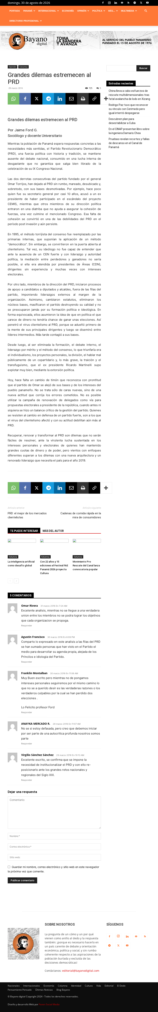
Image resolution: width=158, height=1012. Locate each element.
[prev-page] (10, 581)
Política (97, 11)
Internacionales (31, 985)
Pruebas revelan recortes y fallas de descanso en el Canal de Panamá (129, 143)
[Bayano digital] (79, 41)
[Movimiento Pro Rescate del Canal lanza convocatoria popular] (87, 548)
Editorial (109, 985)
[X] (141, 2)
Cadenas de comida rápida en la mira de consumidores (81, 515)
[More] (106, 99)
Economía (68, 11)
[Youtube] (147, 2)
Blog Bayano (63, 989)
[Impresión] (83, 99)
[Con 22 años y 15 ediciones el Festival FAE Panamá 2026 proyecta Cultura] (54, 548)
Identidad (76, 985)
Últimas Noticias (44, 989)
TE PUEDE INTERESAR (24, 530)
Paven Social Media (49, 1004)
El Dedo (121, 985)
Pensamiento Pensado (20, 989)
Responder (26, 625)
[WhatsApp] (13, 99)
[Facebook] (103, 2)
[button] (145, 11)
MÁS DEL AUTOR (53, 530)
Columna (23, 66)
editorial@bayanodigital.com (80, 970)
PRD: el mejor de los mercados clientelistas (27, 515)
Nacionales (14, 985)
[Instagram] (109, 2)
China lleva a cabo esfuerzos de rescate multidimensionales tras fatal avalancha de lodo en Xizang (129, 94)
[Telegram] (135, 2)
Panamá (27, 11)
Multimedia (127, 11)
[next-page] (16, 581)
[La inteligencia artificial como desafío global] (22, 548)
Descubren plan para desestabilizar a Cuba (122, 121)
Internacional (47, 11)
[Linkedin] (115, 2)
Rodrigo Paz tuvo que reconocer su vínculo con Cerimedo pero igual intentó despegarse (128, 109)
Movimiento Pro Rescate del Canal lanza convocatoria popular (86, 565)
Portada (14, 11)
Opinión (81, 11)
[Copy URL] (94, 99)
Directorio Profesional (24, 21)
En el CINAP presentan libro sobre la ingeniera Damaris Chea (129, 131)
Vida (98, 985)
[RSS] (128, 2)
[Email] (71, 99)
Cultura (89, 985)
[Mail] (122, 2)
